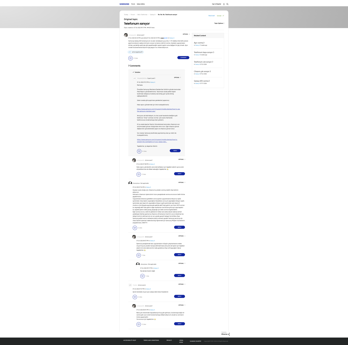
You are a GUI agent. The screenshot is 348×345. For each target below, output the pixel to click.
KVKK (181, 342)
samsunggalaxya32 (137, 52)
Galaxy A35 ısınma (201, 81)
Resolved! (212, 16)
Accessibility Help (129, 340)
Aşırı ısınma (198, 43)
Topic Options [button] (218, 23)
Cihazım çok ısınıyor (202, 71)
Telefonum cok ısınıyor (203, 62)
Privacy (169, 340)
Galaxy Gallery (141, 4)
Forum (133, 4)
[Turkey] (124, 4)
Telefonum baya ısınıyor (203, 52)
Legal (181, 340)
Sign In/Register (216, 4)
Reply (175, 150)
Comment (183, 57)
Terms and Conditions (151, 340)
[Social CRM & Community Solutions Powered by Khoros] (226, 334)
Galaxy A (172, 38)
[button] (186, 34)
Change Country (195, 341)
